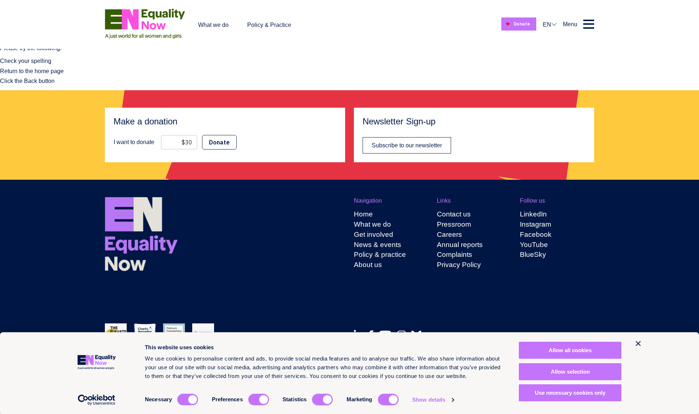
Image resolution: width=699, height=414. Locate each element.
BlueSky (533, 254)
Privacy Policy (459, 264)
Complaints (454, 254)
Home (363, 214)
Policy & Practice (269, 25)
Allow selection (570, 372)
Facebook (536, 234)
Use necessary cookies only (570, 393)
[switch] (258, 399)
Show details (428, 400)
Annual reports (460, 244)
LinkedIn (533, 214)
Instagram (535, 224)
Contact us (454, 214)
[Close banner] (638, 343)
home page (49, 71)
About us (368, 264)
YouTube (534, 244)
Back (30, 81)
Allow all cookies (570, 350)
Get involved (373, 234)
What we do (213, 25)
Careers (449, 234)
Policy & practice (380, 254)
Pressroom (454, 224)
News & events (377, 244)
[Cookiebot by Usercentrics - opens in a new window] (97, 399)
